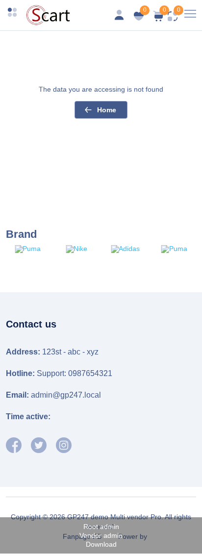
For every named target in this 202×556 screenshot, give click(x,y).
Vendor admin (101, 535)
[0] (158, 19)
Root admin (101, 527)
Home (106, 110)
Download (101, 544)
